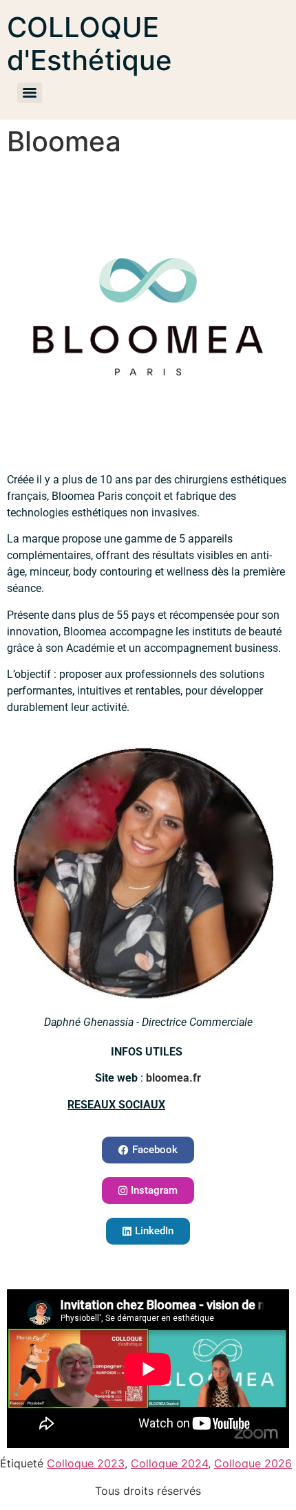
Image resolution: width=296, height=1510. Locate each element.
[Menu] (29, 93)
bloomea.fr (173, 1077)
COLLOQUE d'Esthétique (89, 43)
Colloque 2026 (253, 1463)
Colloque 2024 (169, 1463)
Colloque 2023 (86, 1463)
